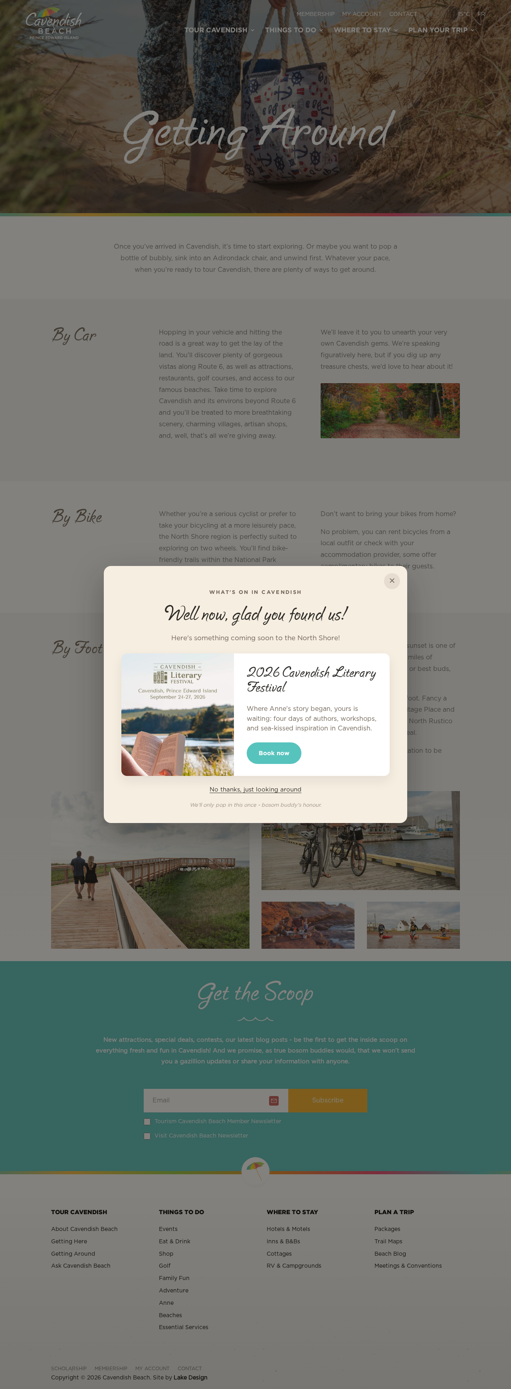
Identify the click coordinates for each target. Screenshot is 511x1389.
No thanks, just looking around (255, 790)
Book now (274, 753)
